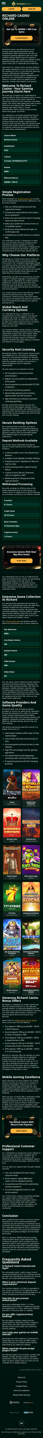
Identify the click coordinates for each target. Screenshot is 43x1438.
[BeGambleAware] (28, 1402)
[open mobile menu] (4, 3)
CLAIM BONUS (21, 38)
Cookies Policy (21, 1386)
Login (11, 9)
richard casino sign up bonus (25, 1020)
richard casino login (25, 199)
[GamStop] (28, 1412)
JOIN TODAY (21, 1131)
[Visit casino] (21, 34)
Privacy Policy (21, 1382)
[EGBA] (14, 1412)
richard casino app (13, 621)
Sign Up (31, 9)
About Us (21, 1377)
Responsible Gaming (21, 1395)
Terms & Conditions (22, 1390)
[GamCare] (14, 1402)
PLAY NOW (21, 561)
